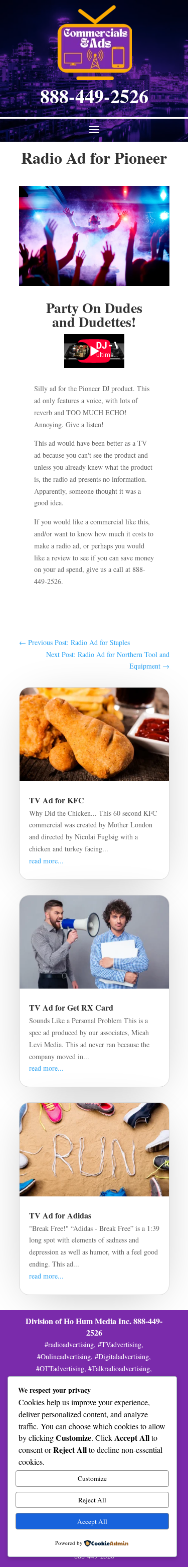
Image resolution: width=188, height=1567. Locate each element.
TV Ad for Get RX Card (71, 1007)
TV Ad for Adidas (60, 1215)
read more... (46, 860)
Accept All (92, 1521)
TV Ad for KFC (56, 800)
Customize (92, 1478)
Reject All (92, 1499)
